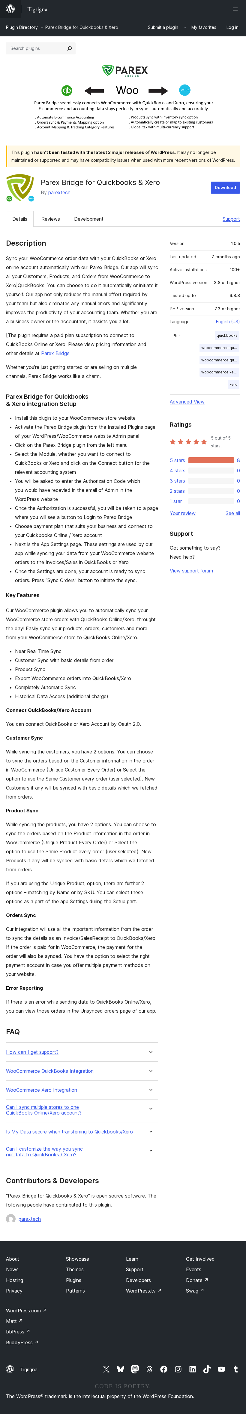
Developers (138, 1280)
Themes (75, 1269)
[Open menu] (236, 9)
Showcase (77, 1259)
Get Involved (200, 1259)
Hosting (14, 1280)
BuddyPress (22, 1342)
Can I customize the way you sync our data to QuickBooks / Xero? (44, 1152)
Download (225, 187)
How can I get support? (32, 1052)
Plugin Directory (22, 27)
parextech (59, 192)
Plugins (73, 1280)
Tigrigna (29, 1369)
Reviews (50, 219)
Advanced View (187, 402)
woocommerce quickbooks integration (220, 360)
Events (193, 1269)
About (12, 1259)
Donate (197, 1280)
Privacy (14, 1291)
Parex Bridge (55, 353)
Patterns (75, 1291)
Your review (183, 513)
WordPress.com (26, 1311)
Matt (14, 1321)
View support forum (191, 571)
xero (234, 384)
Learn (132, 1259)
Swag (195, 1291)
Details (19, 219)
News (12, 1269)
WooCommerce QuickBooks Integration (50, 1071)
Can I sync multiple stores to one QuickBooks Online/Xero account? (44, 1110)
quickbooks (227, 335)
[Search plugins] (70, 48)
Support (231, 219)
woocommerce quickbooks (220, 347)
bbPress (18, 1332)
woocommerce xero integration (220, 372)
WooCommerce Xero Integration (41, 1090)
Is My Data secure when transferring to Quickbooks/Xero (69, 1132)
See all (233, 513)
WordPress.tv (144, 1291)
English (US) (228, 321)
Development (89, 219)
